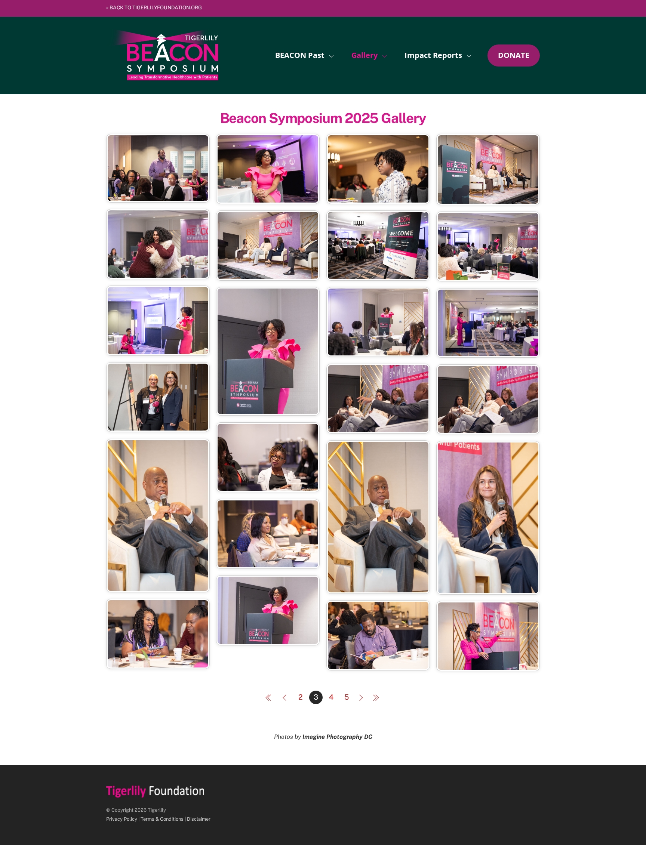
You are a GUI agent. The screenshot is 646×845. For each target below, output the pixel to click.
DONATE (513, 55)
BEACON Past (299, 55)
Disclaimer (198, 819)
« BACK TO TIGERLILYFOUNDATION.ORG (154, 7)
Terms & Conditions (162, 819)
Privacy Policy (121, 819)
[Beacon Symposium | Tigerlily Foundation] (162, 77)
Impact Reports (433, 55)
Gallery (364, 55)
